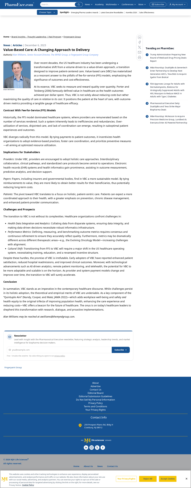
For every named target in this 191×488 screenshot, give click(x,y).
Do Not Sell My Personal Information (95, 399)
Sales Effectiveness (146, 12)
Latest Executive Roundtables (112, 12)
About (95, 382)
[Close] (186, 479)
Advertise (96, 386)
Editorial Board (95, 393)
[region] (95, 479)
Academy (99, 4)
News (87, 4)
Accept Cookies (168, 479)
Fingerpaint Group (13, 367)
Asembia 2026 (131, 12)
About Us (88, 466)
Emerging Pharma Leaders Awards (84, 12)
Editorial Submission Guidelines (95, 396)
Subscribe (119, 349)
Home (6, 36)
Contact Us (95, 389)
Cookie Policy (28, 485)
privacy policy (59, 356)
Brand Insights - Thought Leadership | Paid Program (36, 36)
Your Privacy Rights (95, 409)
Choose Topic (45, 12)
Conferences (127, 4)
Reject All (147, 479)
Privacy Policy (95, 403)
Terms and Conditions (95, 406)
